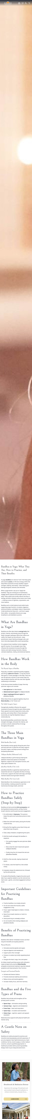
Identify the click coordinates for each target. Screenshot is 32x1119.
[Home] (8, 3)
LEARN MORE (15, 1099)
